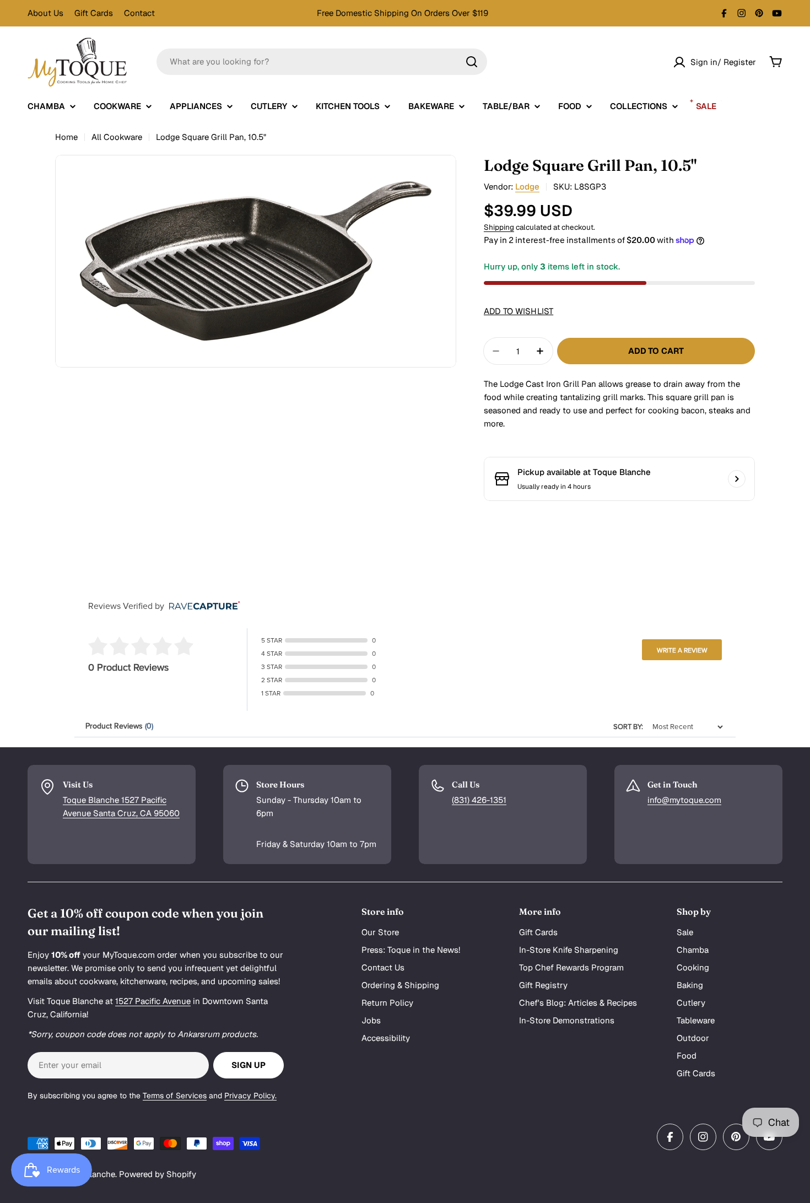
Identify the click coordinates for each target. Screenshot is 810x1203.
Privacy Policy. (250, 1095)
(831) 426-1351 (479, 800)
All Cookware (116, 137)
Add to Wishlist (518, 311)
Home (66, 137)
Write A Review (682, 650)
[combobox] (321, 61)
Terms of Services (175, 1095)
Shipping (499, 227)
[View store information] (737, 479)
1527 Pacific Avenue (153, 1001)
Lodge (527, 186)
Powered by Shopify (157, 1174)
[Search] (471, 61)
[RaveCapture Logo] (201, 606)
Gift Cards (93, 13)
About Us (45, 13)
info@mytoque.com (684, 800)
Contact (139, 13)
